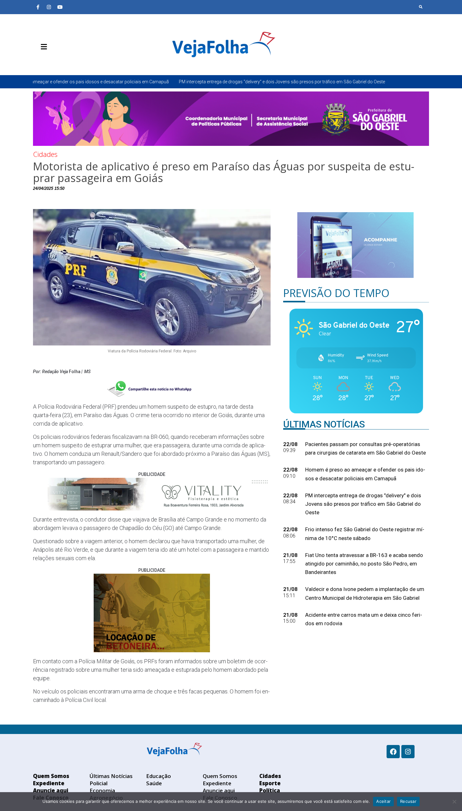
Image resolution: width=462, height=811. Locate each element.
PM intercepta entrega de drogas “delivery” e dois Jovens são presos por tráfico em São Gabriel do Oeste (211, 81)
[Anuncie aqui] (56, 61)
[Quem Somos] (37, 61)
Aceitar (383, 801)
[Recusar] (454, 801)
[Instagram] (48, 7)
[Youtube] (59, 7)
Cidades (45, 154)
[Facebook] (393, 751)
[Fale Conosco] (66, 61)
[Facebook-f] (37, 7)
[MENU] (42, 47)
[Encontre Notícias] (421, 7)
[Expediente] (47, 61)
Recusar (408, 801)
